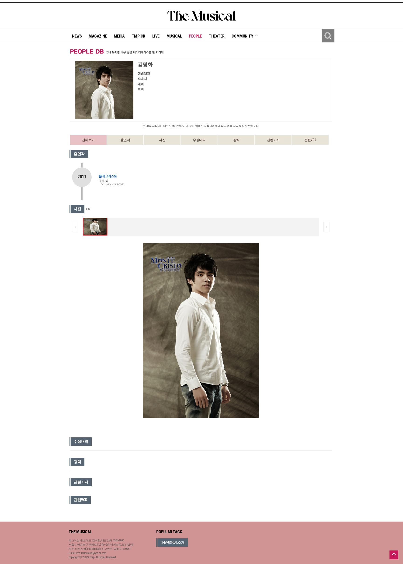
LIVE (156, 36)
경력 (236, 140)
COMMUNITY (243, 36)
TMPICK (138, 36)
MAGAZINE (98, 36)
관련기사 (273, 140)
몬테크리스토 (108, 176)
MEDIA (119, 36)
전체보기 (88, 140)
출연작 (125, 140)
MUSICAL (174, 36)
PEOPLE (195, 36)
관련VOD (310, 140)
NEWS (77, 36)
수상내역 (199, 140)
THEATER (217, 36)
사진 (162, 140)
